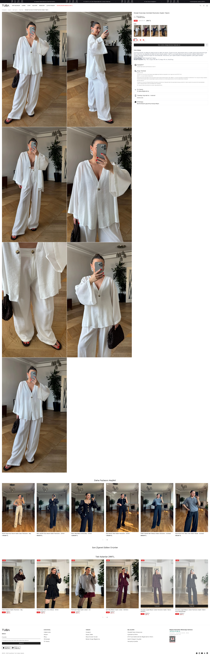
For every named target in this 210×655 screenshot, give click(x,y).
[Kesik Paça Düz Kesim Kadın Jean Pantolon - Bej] (18, 507)
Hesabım (88, 632)
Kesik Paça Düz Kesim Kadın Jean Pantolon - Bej (16, 533)
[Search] (200, 6)
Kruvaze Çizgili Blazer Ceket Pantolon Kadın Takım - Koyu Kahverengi (190, 610)
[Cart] (207, 6)
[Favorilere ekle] (206, 45)
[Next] (107, 540)
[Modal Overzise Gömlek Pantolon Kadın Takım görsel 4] (99, 184)
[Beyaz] (138, 31)
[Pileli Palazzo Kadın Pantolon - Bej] (18, 583)
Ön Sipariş (46, 641)
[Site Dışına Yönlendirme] (197, 653)
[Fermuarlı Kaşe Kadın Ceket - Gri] (87, 583)
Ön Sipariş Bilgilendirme (143, 91)
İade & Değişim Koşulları (134, 639)
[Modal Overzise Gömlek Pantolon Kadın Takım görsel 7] (34, 415)
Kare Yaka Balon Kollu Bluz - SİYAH (81, 533)
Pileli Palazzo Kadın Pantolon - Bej (12, 610)
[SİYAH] (163, 31)
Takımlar (21, 9)
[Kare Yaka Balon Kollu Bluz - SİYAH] (87, 507)
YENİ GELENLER (16, 5)
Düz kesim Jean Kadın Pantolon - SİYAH (118, 533)
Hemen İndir (140, 97)
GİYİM (28, 5)
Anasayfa (4, 9)
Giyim (9, 9)
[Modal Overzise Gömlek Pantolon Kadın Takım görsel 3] (34, 184)
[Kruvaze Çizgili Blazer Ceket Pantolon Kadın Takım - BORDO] (157, 583)
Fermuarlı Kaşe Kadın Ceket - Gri (80, 610)
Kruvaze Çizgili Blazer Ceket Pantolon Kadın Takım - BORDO (156, 610)
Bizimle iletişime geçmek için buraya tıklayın (148, 103)
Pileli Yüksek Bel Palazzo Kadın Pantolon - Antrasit (156, 533)
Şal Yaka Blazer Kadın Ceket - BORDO (117, 610)
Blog (45, 637)
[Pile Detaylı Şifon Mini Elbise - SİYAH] (53, 583)
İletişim (46, 634)
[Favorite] (33, 484)
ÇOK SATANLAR (51, 5)
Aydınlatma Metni (133, 634)
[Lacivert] (155, 31)
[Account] (204, 6)
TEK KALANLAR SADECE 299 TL (65, 5)
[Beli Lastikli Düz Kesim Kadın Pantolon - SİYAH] (53, 507)
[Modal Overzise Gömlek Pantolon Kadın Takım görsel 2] (99, 69)
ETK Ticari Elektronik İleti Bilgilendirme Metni (140, 637)
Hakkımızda (47, 632)
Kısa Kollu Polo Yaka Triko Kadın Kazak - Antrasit (189, 533)
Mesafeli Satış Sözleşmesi (135, 632)
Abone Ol (21, 643)
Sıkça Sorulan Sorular (92, 637)
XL (144, 40)
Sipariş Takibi (89, 634)
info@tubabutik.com (175, 634)
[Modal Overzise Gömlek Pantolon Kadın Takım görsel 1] (34, 69)
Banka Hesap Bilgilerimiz (93, 639)
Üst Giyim (15, 9)
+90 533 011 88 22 (174, 631)
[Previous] (103, 540)
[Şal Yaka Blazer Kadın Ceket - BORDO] (122, 583)
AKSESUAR (42, 5)
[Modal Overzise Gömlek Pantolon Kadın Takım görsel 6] (99, 299)
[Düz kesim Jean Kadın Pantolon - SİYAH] (122, 507)
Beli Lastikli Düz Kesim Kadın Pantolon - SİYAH (50, 533)
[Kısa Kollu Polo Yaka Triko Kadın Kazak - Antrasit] (191, 507)
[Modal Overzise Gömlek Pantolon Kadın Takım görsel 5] (34, 299)
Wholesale (47, 639)
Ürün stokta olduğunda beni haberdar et (169, 45)
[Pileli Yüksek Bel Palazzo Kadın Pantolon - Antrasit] (157, 507)
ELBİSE (23, 5)
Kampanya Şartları (133, 641)
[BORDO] (146, 31)
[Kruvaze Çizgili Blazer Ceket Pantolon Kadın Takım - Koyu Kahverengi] (191, 583)
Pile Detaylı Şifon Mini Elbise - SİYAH (47, 610)
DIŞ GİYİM (34, 5)
